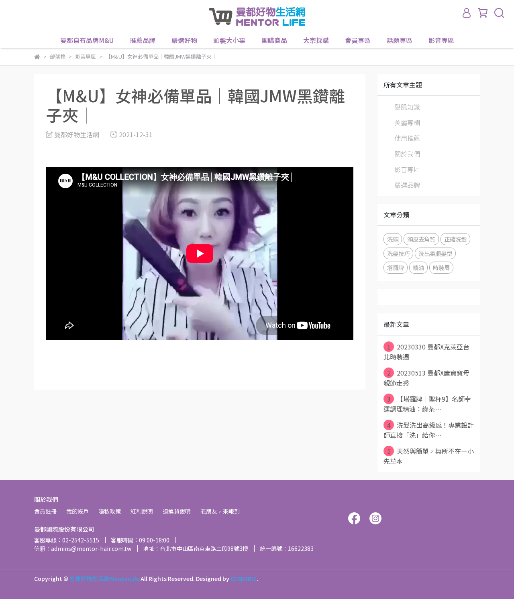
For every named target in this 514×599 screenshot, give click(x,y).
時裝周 (441, 267)
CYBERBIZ (243, 579)
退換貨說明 (177, 511)
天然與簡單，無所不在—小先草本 (428, 456)
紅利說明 (142, 511)
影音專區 (441, 40)
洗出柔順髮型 (435, 253)
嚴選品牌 (407, 185)
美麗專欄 (407, 122)
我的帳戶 (77, 511)
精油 (418, 267)
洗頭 (392, 239)
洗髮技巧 (398, 253)
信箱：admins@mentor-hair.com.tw (82, 548)
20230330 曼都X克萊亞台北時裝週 (426, 351)
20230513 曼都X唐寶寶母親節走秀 (426, 378)
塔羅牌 (395, 267)
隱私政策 (109, 511)
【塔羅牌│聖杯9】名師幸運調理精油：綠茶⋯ (427, 404)
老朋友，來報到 (220, 511)
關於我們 (407, 153)
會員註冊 (45, 511)
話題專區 (399, 40)
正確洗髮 (455, 239)
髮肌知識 (407, 107)
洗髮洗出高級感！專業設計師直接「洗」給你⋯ (428, 430)
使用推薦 (407, 138)
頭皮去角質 (421, 239)
